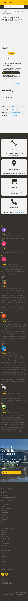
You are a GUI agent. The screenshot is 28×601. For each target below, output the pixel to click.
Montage (4, 545)
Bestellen (11, 53)
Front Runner (5, 521)
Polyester (14, 115)
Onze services (6, 554)
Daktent (4, 530)
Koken (4, 541)
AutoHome (5, 512)
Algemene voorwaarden (9, 594)
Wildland (4, 516)
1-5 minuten (15, 109)
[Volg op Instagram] (6, 574)
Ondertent (5, 536)
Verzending (5, 553)
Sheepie (14, 103)
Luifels (13, 11)
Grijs (13, 106)
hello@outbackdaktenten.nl (8, 497)
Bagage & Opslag (6, 538)
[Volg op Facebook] (2, 574)
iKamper (4, 514)
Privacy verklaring (20, 594)
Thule (3, 506)
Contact (4, 556)
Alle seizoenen (16, 112)
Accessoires (5, 543)
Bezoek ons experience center (11, 72)
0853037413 (17, 83)
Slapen (4, 540)
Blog (3, 564)
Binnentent (5, 532)
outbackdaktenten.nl (6, 11)
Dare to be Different (7, 508)
